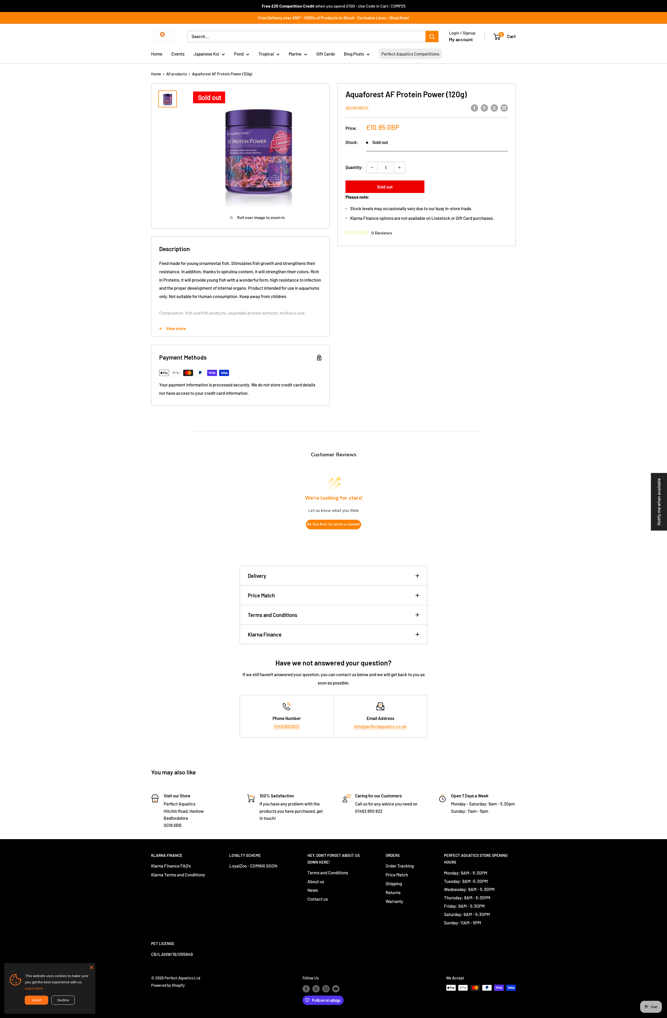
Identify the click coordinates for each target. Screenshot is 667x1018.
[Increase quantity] (399, 167)
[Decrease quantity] (371, 167)
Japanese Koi (206, 53)
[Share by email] (504, 107)
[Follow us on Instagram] (326, 988)
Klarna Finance (265, 634)
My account (461, 39)
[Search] (432, 36)
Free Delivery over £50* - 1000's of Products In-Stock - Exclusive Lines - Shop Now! (333, 17)
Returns (393, 892)
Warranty (394, 901)
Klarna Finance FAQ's (171, 865)
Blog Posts (354, 53)
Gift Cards (325, 53)
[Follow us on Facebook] (306, 988)
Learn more (34, 988)
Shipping (394, 883)
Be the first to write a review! (333, 524)
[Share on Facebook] (474, 107)
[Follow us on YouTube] (335, 988)
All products (176, 73)
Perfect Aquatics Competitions (410, 53)
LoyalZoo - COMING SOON (253, 865)
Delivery (257, 576)
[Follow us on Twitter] (316, 988)
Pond (239, 53)
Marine (295, 53)
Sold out (385, 186)
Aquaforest (357, 108)
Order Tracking (400, 865)
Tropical (266, 53)
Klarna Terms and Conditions (178, 874)
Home (156, 53)
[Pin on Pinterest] (484, 107)
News (312, 890)
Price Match (261, 595)
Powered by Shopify (168, 985)
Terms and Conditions (272, 615)
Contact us (317, 898)
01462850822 (287, 726)
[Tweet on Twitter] (494, 107)
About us (315, 881)
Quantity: (354, 167)
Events (177, 53)
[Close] (91, 966)
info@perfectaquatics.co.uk (380, 726)
